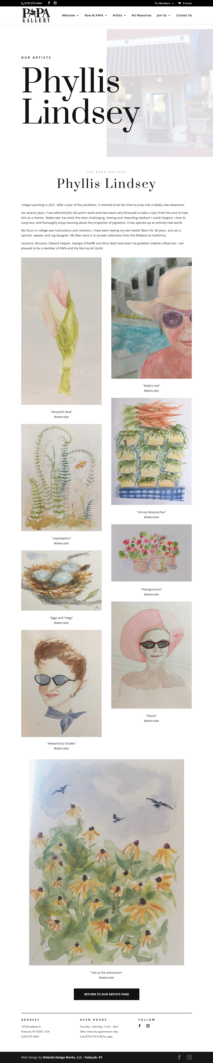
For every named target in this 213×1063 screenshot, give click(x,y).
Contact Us (184, 15)
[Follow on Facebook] (139, 1026)
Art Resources (141, 15)
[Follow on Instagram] (148, 1026)
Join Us (162, 15)
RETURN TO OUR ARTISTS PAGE (106, 994)
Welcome (68, 15)
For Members (162, 3)
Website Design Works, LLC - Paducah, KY (72, 1057)
